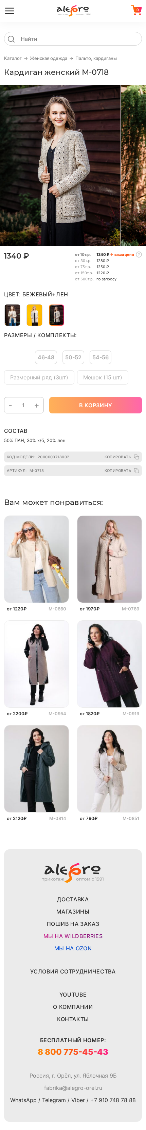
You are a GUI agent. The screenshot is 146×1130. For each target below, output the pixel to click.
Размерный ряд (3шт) (39, 377)
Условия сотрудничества (72, 971)
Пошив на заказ (73, 923)
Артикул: (25, 470)
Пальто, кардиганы (96, 58)
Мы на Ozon (73, 948)
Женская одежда (48, 58)
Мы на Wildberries (73, 936)
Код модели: (38, 457)
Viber (78, 1100)
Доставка (73, 899)
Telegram (54, 1100)
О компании (73, 1006)
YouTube (73, 994)
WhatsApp (23, 1100)
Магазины (72, 911)
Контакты (73, 1019)
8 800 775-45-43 (73, 1052)
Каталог (13, 58)
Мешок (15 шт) (102, 377)
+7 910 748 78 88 (113, 1100)
